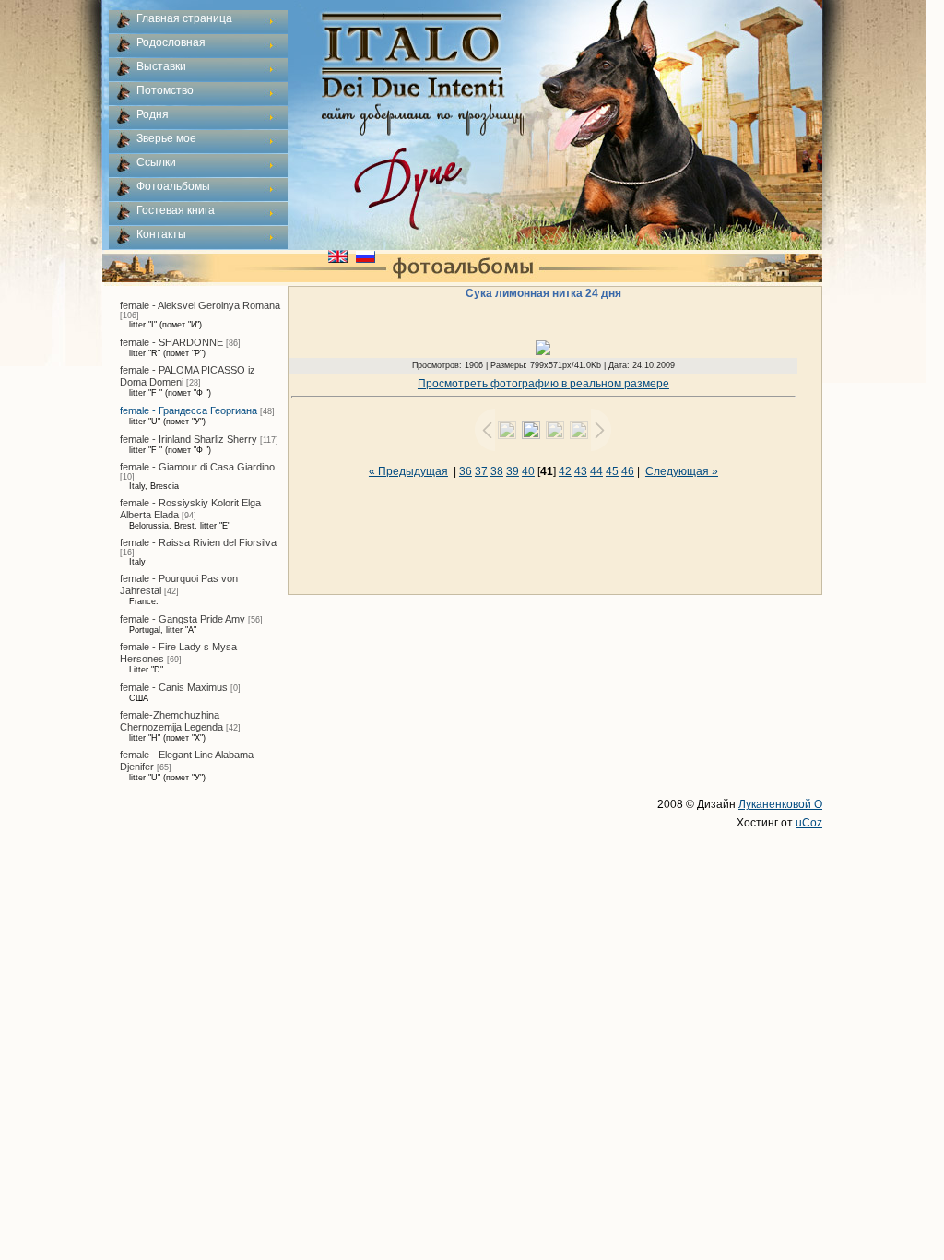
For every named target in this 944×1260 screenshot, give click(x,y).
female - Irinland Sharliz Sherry (188, 439)
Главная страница (184, 18)
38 (496, 471)
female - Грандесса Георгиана (188, 410)
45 (612, 471)
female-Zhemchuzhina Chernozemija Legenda (171, 720)
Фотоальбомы (173, 186)
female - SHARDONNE (171, 342)
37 (481, 471)
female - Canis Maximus (174, 687)
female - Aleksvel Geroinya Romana (200, 305)
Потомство (165, 90)
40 (528, 471)
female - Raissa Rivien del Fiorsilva (198, 542)
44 (596, 471)
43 (580, 471)
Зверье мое (166, 138)
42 (565, 471)
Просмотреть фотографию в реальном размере (543, 383)
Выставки (161, 66)
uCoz (809, 822)
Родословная (171, 42)
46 (627, 471)
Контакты (161, 234)
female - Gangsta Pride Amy (182, 618)
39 (512, 471)
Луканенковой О (780, 804)
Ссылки (156, 162)
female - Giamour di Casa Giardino (197, 466)
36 (465, 471)
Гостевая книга (175, 210)
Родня (152, 114)
